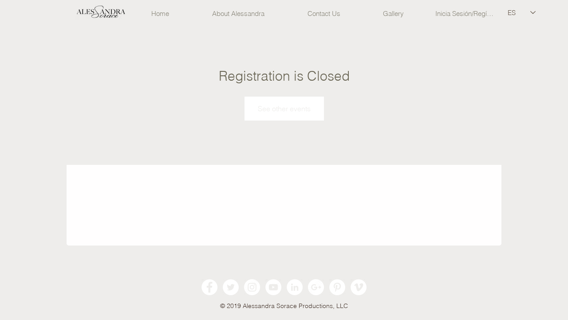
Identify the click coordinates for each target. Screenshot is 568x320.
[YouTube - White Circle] (273, 287)
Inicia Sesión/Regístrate (464, 13)
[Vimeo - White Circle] (359, 287)
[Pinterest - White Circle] (337, 287)
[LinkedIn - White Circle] (295, 287)
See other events (284, 108)
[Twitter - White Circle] (231, 287)
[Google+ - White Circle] (316, 287)
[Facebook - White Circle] (209, 287)
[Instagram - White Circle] (252, 287)
